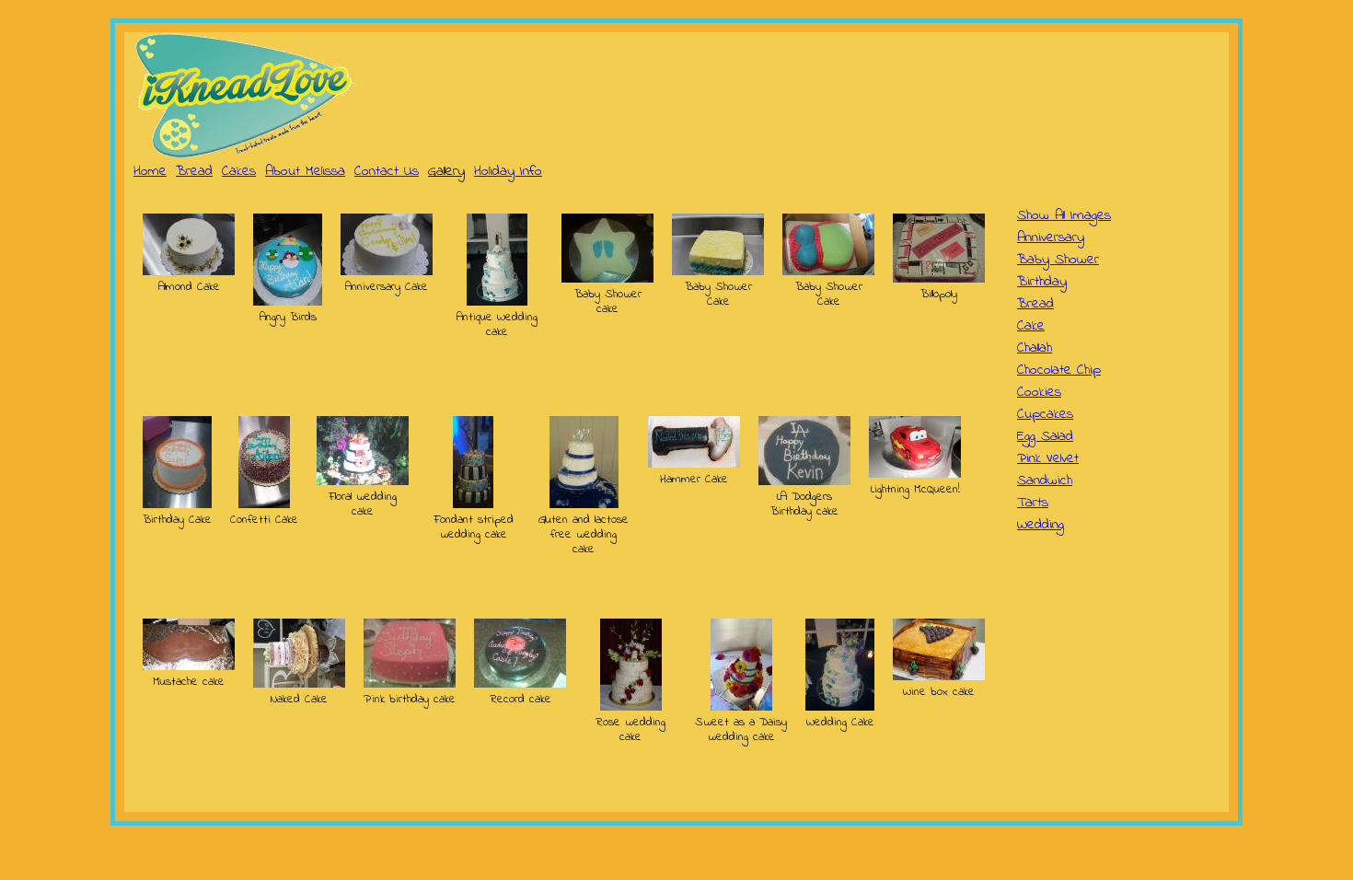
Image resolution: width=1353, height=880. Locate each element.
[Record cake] (520, 684)
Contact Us (386, 171)
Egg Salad (1045, 436)
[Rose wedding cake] (631, 707)
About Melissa (305, 171)
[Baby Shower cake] (607, 279)
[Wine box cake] (939, 677)
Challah (1034, 348)
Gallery (446, 171)
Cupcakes (1045, 414)
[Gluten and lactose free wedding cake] (584, 504)
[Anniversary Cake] (387, 272)
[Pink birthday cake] (410, 684)
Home (150, 171)
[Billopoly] (939, 279)
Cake (1031, 326)
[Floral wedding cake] (363, 481)
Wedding (1040, 525)
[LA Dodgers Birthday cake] (804, 481)
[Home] (243, 96)
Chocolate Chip (1059, 370)
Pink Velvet (1048, 458)
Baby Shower (1058, 260)
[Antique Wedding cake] (497, 302)
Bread (194, 171)
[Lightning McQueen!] (915, 474)
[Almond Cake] (189, 272)
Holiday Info (508, 171)
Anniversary (1050, 237)
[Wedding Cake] (839, 707)
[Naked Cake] (299, 684)
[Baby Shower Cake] (718, 272)
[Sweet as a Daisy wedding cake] (741, 707)
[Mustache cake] (189, 666)
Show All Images (1064, 215)
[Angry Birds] (287, 302)
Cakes (239, 171)
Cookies (1039, 392)
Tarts (1032, 503)
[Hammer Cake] (694, 464)
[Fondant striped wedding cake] (473, 504)
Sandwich (1044, 480)
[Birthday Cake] (177, 504)
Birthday (1042, 282)
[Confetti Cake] (264, 504)
